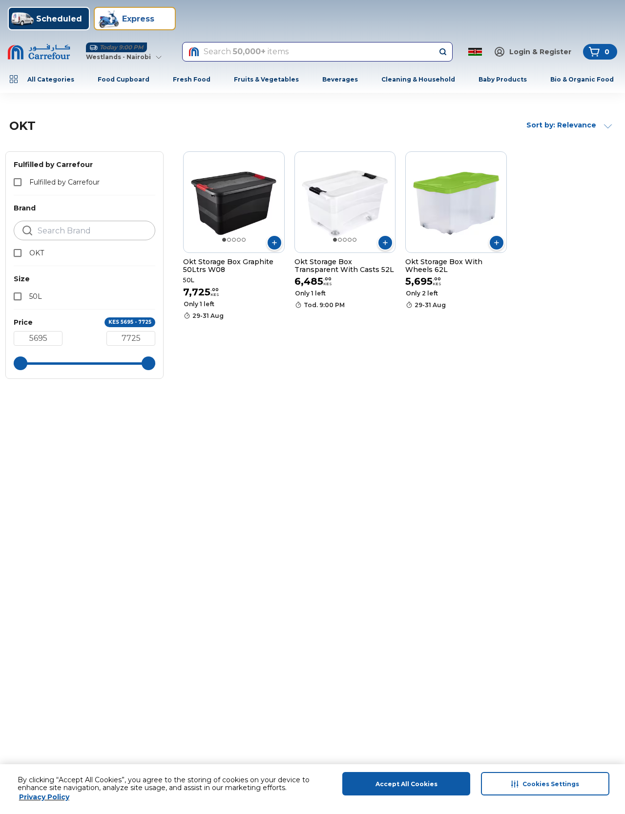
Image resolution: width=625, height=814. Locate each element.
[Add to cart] (274, 242)
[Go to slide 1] (224, 240)
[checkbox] (17, 182)
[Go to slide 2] (229, 240)
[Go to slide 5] (244, 240)
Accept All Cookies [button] (406, 784)
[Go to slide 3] (234, 240)
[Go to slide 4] (239, 240)
